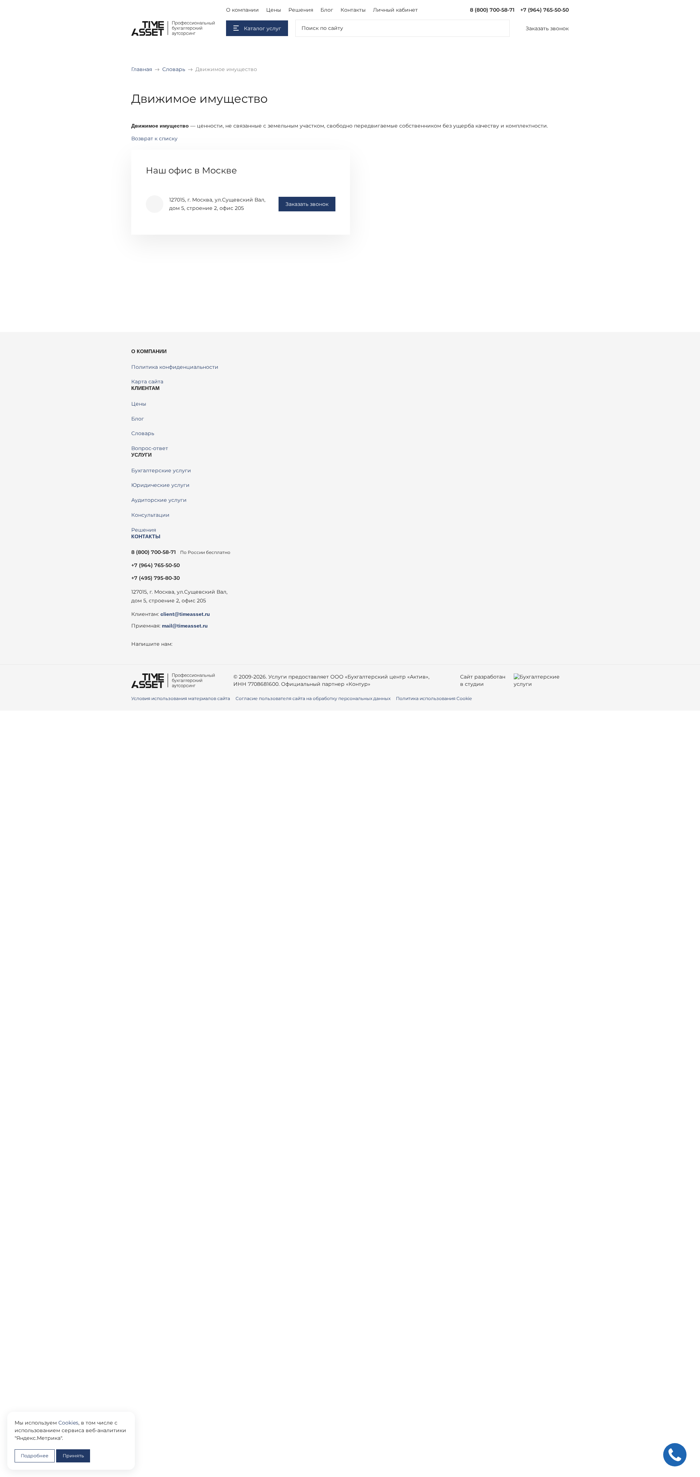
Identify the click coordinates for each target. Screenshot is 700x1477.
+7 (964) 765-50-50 (544, 10)
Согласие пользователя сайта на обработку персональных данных (313, 698)
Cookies (68, 1422)
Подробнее (34, 1455)
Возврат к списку (154, 138)
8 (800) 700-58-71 (492, 10)
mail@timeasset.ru (185, 626)
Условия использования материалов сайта (180, 698)
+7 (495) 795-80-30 (155, 578)
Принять (73, 1455)
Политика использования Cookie (434, 698)
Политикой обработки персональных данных (330, 866)
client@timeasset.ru (185, 614)
